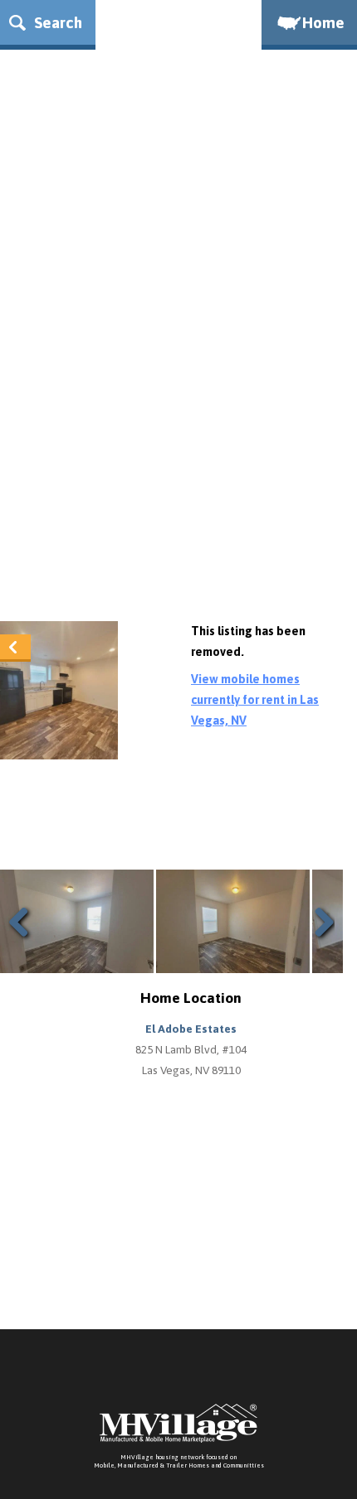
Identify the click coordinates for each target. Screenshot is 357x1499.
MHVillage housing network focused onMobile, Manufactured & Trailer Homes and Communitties (179, 1461)
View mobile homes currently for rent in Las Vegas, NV (255, 699)
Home (323, 22)
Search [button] (56, 22)
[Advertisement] (178, 419)
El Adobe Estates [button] (191, 1028)
